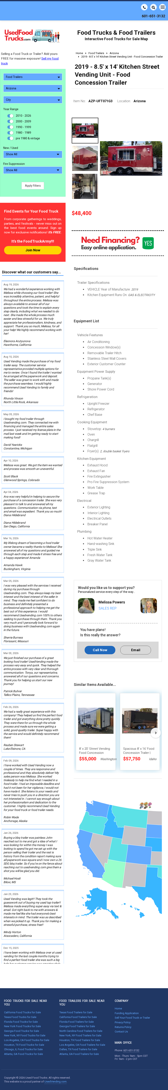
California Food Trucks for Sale (22, 1012)
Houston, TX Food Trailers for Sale (79, 1040)
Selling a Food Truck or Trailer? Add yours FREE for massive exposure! (30, 58)
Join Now (32, 250)
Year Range (10, 109)
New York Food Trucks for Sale (22, 1026)
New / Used (10, 148)
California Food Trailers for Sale (78, 1017)
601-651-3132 (131, 1050)
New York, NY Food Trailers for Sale (80, 1035)
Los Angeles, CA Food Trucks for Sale (26, 1040)
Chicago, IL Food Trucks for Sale (23, 1049)
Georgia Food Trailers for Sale (77, 1026)
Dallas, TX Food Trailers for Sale (78, 1049)
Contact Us (121, 1031)
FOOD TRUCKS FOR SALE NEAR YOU (25, 1002)
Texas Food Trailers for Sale (75, 1012)
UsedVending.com (55, 1081)
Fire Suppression (14, 163)
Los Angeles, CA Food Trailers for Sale (82, 1044)
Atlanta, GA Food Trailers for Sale (79, 1054)
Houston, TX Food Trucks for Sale (24, 1044)
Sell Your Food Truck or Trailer (132, 1017)
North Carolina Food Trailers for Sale (80, 1030)
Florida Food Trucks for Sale (21, 1021)
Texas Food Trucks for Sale (20, 1017)
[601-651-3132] (144, 7)
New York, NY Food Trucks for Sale (24, 1035)
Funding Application (127, 1013)
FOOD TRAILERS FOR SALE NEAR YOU (81, 1002)
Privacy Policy (123, 1022)
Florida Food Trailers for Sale (76, 1021)
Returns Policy (123, 1027)
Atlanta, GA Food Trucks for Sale (23, 1054)
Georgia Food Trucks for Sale (21, 1030)
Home (118, 1008)
